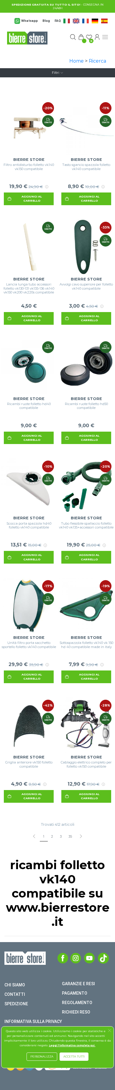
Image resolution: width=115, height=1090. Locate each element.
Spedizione (16, 1003)
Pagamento (74, 993)
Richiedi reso (76, 1012)
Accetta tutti (74, 1056)
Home (76, 61)
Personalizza (41, 1056)
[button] (109, 1031)
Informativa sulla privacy (33, 1021)
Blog (46, 21)
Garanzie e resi (78, 983)
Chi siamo (14, 985)
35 (70, 836)
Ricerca (97, 61)
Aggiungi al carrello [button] (32, 198)
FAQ (58, 21)
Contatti (14, 994)
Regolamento (77, 1002)
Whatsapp (29, 21)
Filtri (55, 73)
